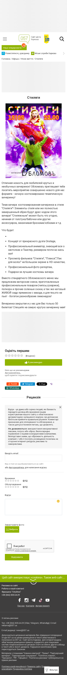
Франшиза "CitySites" (11, 592)
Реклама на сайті (10, 585)
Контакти (30, 606)
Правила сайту (34, 666)
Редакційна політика (22, 669)
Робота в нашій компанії (13, 589)
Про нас (21, 606)
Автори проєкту (42, 606)
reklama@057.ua (9, 625)
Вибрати (13, 529)
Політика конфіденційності (14, 666)
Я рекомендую (34, 362)
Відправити (17, 557)
